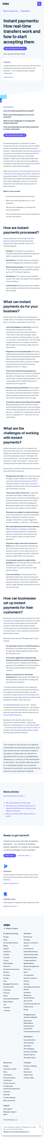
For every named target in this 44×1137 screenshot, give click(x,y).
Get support (7, 1109)
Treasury (6, 1010)
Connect (6, 957)
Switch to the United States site (15, 1132)
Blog (5, 1072)
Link (4, 981)
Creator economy (30, 978)
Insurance (27, 992)
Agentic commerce (31, 943)
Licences (6, 1092)
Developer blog (29, 1057)
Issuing (6, 978)
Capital (6, 949)
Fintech (26, 981)
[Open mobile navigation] (39, 4)
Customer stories (9, 1069)
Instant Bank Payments (12, 715)
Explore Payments (10, 883)
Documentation (29, 1040)
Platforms (27, 969)
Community (7, 1075)
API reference (29, 1043)
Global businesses (30, 957)
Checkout (7, 951)
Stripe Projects (29, 1055)
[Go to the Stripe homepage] (6, 925)
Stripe (11, 623)
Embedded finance (31, 951)
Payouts (6, 993)
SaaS (25, 972)
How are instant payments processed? (18, 111)
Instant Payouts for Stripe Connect (25, 727)
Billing (5, 946)
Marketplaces (29, 963)
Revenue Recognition (11, 999)
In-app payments (30, 960)
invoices (27, 373)
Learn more (8, 77)
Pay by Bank (30, 695)
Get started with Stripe (14, 48)
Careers (27, 1069)
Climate (6, 954)
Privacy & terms (9, 1083)
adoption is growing (18, 529)
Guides (6, 1066)
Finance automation (31, 954)
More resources (10, 11)
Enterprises (28, 937)
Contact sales (23, 855)
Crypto (6, 960)
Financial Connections (11, 969)
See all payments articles (13, 796)
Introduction (8, 107)
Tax (4, 1004)
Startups (27, 940)
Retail (26, 1010)
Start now (9, 855)
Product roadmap (30, 1066)
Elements (6, 966)
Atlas (5, 940)
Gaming (26, 984)
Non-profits (28, 1001)
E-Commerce (28, 949)
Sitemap (6, 1094)
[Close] (39, 1126)
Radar (5, 996)
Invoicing (6, 975)
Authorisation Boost (10, 943)
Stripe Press (28, 1075)
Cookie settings (9, 1097)
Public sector (28, 1007)
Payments (25, 11)
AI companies (29, 975)
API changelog (29, 1049)
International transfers (15, 568)
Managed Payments (10, 984)
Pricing (5, 937)
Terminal (6, 1007)
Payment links (8, 987)
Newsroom (28, 1072)
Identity (6, 972)
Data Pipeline (8, 963)
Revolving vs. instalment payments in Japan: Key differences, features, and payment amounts (20, 808)
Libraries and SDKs (30, 1052)
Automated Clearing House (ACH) (24, 481)
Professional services (32, 1004)
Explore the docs (10, 906)
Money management (31, 966)
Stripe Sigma (8, 1002)
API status (27, 1046)
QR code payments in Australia (18, 803)
